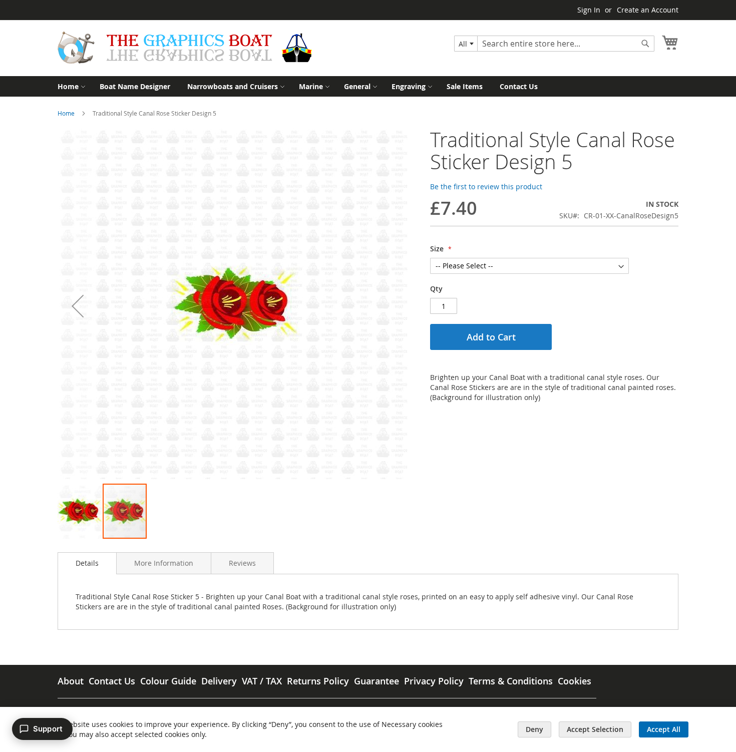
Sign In (588, 10)
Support (48, 728)
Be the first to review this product (486, 186)
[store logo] (185, 48)
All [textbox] (463, 44)
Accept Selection (595, 729)
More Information (163, 563)
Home (66, 113)
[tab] (87, 563)
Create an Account (647, 10)
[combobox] (466, 43)
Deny (534, 729)
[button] (78, 306)
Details (87, 563)
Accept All (663, 729)
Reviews (242, 563)
